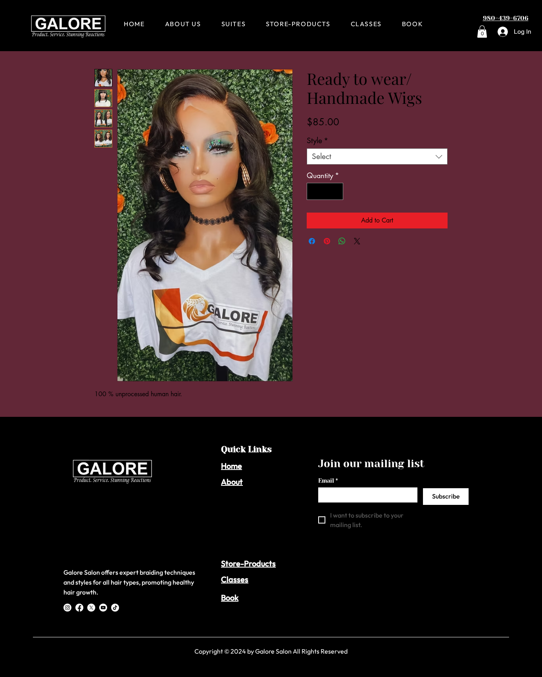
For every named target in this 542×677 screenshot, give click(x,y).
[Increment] (336, 191)
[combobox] (377, 156)
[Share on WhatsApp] (342, 241)
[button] (482, 31)
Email (328, 481)
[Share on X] (357, 241)
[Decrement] (314, 191)
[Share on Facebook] (312, 241)
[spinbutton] (325, 191)
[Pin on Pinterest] (327, 241)
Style (317, 140)
